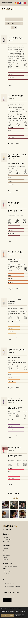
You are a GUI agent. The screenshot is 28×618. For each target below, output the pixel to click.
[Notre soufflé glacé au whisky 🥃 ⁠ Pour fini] (22, 514)
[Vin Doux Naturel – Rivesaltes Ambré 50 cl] (4, 254)
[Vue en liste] (15, 27)
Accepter (4, 615)
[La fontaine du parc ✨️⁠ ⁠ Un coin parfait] (22, 505)
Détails (18, 84)
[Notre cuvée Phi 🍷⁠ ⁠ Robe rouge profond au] (14, 505)
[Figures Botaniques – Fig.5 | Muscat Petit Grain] (4, 157)
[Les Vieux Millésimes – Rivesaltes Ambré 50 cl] (4, 98)
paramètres (18, 612)
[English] (20, 3)
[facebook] (11, 498)
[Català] (16, 3)
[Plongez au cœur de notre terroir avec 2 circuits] (14, 514)
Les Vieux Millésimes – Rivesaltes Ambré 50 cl (15, 96)
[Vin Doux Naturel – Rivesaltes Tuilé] (4, 204)
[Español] (25, 3)
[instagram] (14, 498)
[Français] (23, 3)
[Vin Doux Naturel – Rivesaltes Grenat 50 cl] (4, 401)
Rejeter (11, 615)
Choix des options (11, 84)
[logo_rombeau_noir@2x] (7, 9)
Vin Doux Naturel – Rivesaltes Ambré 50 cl (15, 252)
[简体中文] (18, 3)
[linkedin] (17, 498)
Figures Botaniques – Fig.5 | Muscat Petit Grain (17, 155)
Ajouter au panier (11, 191)
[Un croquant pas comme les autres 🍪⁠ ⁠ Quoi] (5, 514)
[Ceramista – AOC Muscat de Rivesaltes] (4, 302)
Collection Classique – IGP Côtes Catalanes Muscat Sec (17, 350)
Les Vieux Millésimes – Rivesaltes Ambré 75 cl (15, 38)
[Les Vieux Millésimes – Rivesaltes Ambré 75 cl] (4, 39)
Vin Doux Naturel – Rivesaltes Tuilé (14, 203)
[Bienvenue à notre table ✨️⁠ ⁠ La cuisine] (5, 505)
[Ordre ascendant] (21, 19)
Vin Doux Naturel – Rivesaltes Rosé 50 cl (15, 448)
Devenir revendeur (7, 2)
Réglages (18, 615)
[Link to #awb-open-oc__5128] (25, 9)
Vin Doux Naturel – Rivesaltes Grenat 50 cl (15, 399)
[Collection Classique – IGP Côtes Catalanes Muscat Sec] (4, 352)
